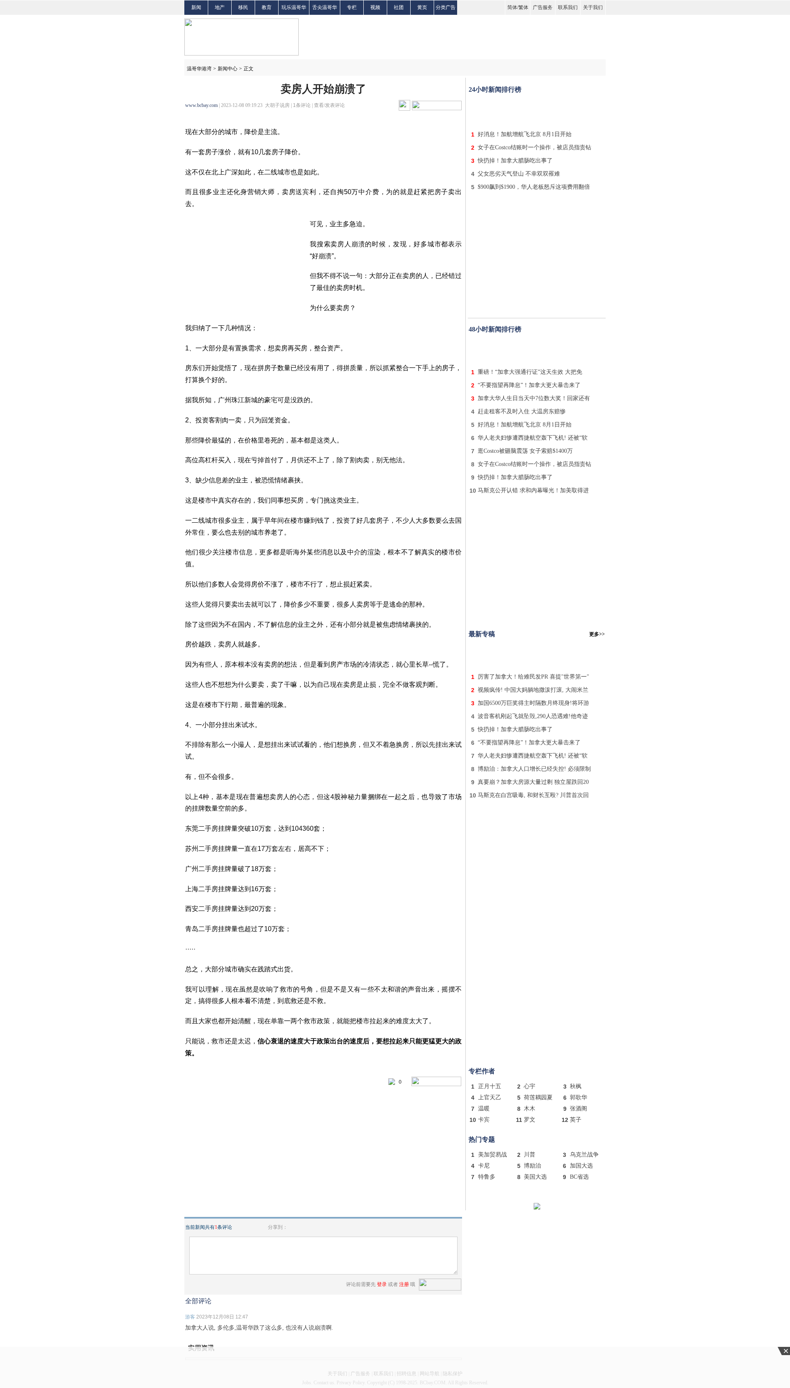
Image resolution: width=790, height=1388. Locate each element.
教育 (267, 7)
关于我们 (593, 7)
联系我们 (568, 7)
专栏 (352, 7)
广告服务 (543, 7)
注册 (404, 1284)
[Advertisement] (537, 110)
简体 (512, 7)
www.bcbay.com (201, 105)
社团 (399, 7)
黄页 (422, 7)
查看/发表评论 (329, 105)
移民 (243, 7)
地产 (220, 7)
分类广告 (445, 7)
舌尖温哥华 (324, 7)
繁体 (523, 7)
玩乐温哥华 (293, 7)
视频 (375, 7)
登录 (382, 1284)
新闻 (196, 7)
